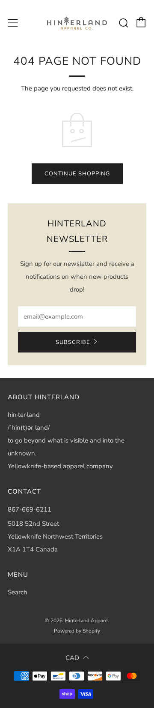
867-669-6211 (29, 509)
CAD (72, 658)
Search (17, 592)
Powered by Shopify (77, 630)
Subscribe (73, 342)
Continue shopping (77, 174)
